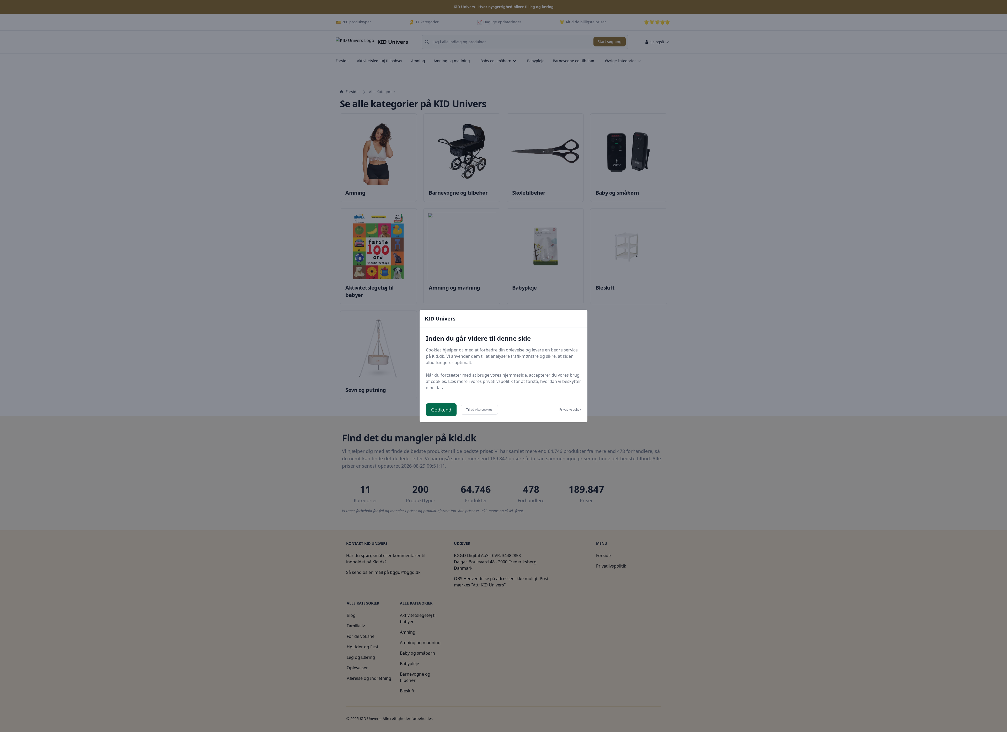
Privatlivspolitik (570, 410)
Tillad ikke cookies (479, 409)
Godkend (441, 410)
